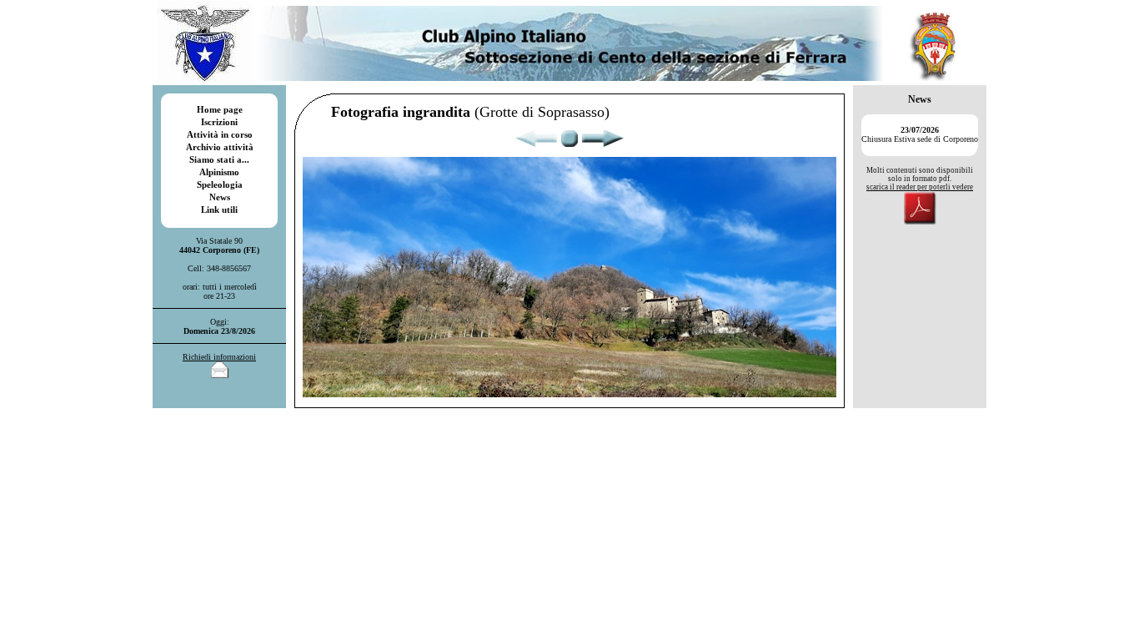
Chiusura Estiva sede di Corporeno (919, 134)
